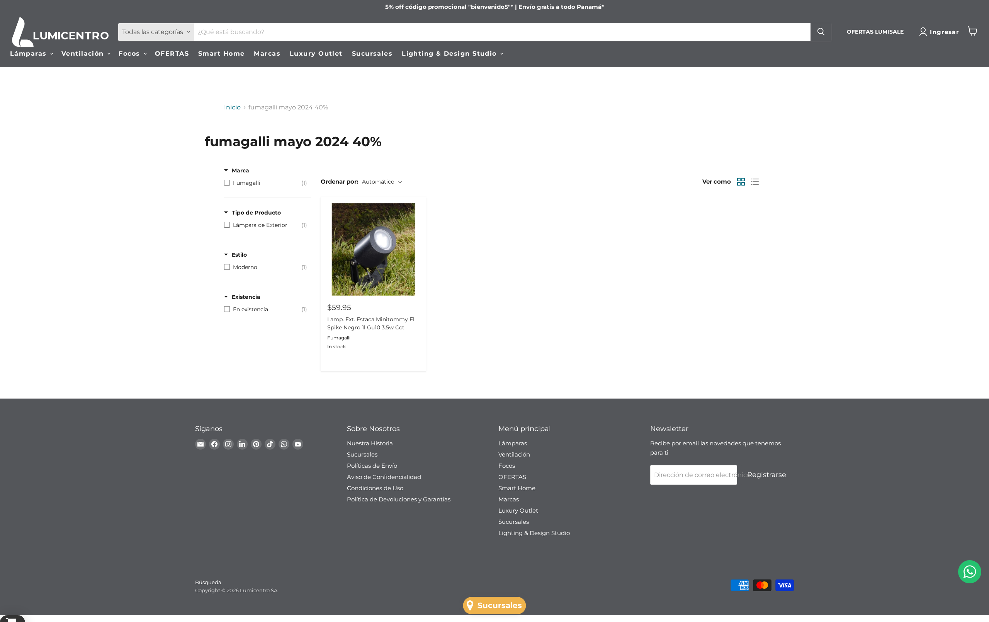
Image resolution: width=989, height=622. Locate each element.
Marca (240, 170)
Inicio (232, 107)
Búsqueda (208, 582)
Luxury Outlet (316, 53)
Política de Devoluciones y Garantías (398, 499)
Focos (131, 53)
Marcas (267, 53)
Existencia (246, 296)
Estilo (239, 254)
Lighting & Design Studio (450, 53)
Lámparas (29, 53)
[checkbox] (265, 183)
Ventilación (83, 53)
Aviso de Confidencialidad (384, 477)
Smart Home (221, 53)
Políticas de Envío (372, 465)
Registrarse (766, 474)
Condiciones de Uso (375, 488)
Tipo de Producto (256, 212)
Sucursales (372, 53)
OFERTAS (172, 53)
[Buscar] (821, 32)
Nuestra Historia (370, 443)
